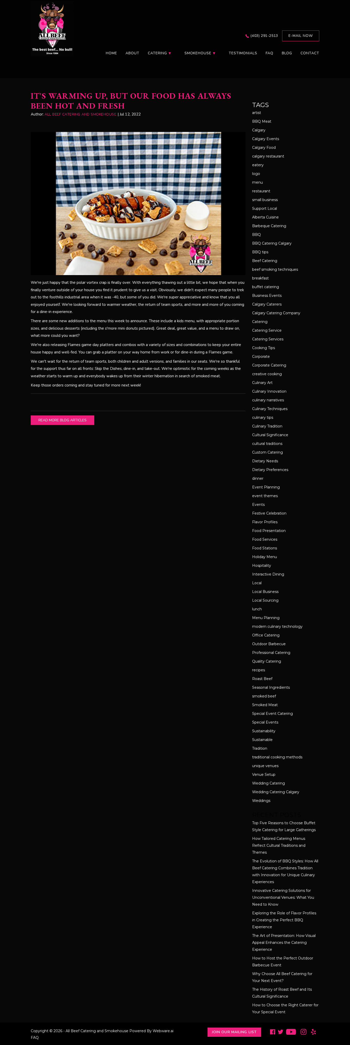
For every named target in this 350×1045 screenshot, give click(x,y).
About (132, 53)
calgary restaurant (268, 156)
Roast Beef (262, 678)
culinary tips (262, 417)
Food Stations (264, 548)
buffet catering (265, 287)
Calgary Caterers (267, 304)
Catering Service (267, 330)
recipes (258, 670)
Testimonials (243, 53)
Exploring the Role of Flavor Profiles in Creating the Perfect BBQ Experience (284, 920)
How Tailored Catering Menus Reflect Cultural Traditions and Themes (278, 845)
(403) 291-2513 (264, 35)
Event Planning (266, 487)
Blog (287, 53)
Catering (259, 321)
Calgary (258, 130)
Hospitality (261, 565)
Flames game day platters (91, 344)
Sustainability (263, 731)
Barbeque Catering (269, 226)
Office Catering (266, 635)
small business (265, 199)
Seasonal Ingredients (271, 687)
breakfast (260, 278)
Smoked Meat (265, 705)
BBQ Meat (261, 121)
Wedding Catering (268, 783)
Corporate (261, 356)
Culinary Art (262, 382)
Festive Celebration (269, 513)
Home (111, 53)
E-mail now (301, 35)
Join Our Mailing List (234, 1032)
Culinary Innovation (269, 391)
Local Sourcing (265, 600)
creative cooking (267, 374)
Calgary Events (265, 139)
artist (256, 112)
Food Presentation (269, 530)
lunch (257, 609)
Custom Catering (267, 452)
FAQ (269, 53)
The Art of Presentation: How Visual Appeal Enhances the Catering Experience (284, 942)
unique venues (265, 766)
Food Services (264, 539)
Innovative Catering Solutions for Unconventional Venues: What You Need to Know (283, 897)
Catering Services (267, 339)
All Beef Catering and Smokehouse (97, 1031)
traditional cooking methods (277, 757)
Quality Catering (266, 661)
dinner (257, 478)
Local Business (265, 591)
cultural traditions (267, 443)
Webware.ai (163, 1031)
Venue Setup (263, 774)
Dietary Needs (265, 461)
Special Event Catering (272, 713)
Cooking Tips (263, 348)
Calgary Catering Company (276, 313)
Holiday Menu (264, 557)
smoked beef (264, 696)
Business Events (267, 295)
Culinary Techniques (269, 408)
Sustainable (262, 739)
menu (257, 182)
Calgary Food (264, 147)
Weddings (261, 800)
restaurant (261, 191)
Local (257, 583)
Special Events (265, 722)
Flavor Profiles (264, 522)
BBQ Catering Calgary (272, 243)
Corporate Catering (269, 365)
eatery (258, 165)
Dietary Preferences (270, 469)
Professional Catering (271, 652)
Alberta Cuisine (265, 217)
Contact (310, 53)
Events (258, 504)
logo (256, 173)
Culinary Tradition (267, 426)
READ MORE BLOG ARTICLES (62, 420)
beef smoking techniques (275, 269)
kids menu (185, 320)
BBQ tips (260, 252)
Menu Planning (266, 617)
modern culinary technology (277, 626)
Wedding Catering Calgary (275, 792)
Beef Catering (264, 260)
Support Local (264, 208)
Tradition (259, 748)
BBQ (256, 234)
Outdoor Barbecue (269, 644)
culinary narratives (268, 400)
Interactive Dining (268, 574)
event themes (265, 496)
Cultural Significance (270, 435)
